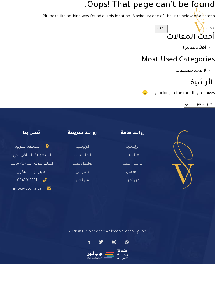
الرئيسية (132, 147)
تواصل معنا (132, 164)
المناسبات (132, 155)
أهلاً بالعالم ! (194, 48)
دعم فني (132, 172)
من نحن (132, 180)
